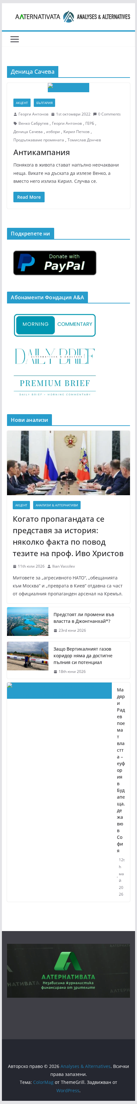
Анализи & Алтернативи (57, 505)
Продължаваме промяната (38, 140)
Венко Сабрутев (33, 123)
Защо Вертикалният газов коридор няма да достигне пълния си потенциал (83, 655)
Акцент (22, 103)
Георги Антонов (33, 114)
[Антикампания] (68, 87)
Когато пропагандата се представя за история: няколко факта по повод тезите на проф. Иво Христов (68, 535)
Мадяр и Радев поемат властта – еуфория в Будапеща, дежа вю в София (121, 770)
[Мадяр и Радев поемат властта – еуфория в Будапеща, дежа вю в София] (59, 792)
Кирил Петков (76, 131)
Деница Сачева (28, 131)
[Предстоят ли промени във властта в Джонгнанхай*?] (27, 622)
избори (53, 131)
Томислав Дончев (84, 140)
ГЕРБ (89, 123)
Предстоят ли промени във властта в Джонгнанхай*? (84, 617)
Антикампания (41, 152)
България (44, 103)
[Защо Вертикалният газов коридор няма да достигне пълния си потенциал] (27, 660)
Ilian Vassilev (63, 566)
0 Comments (109, 114)
